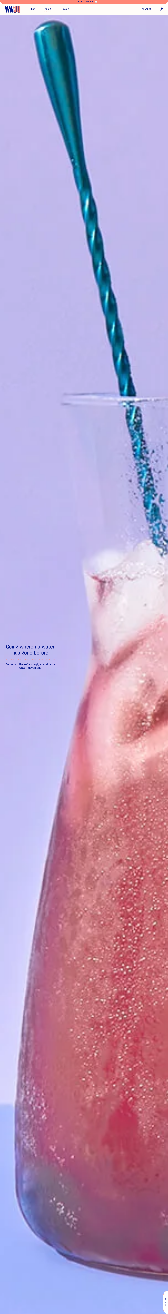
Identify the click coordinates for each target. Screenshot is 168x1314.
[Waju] (12, 9)
